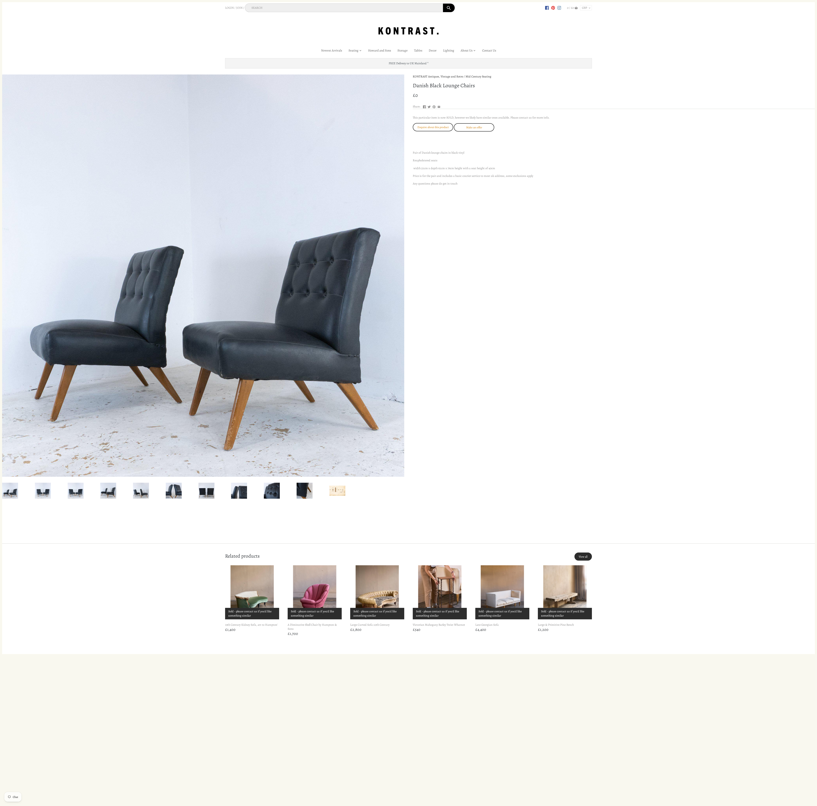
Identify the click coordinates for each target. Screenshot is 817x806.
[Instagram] (559, 8)
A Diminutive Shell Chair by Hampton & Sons (312, 627)
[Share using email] (438, 106)
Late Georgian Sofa (487, 625)
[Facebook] (547, 8)
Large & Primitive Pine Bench (556, 625)
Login (229, 8)
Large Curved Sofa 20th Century (370, 625)
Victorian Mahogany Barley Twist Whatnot (439, 625)
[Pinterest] (553, 8)
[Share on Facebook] (424, 106)
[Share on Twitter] (429, 106)
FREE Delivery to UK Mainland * (408, 63)
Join (239, 8)
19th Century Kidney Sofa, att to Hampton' (251, 625)
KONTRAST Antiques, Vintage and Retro (438, 76)
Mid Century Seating (478, 76)
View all (583, 557)
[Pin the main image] (434, 106)
